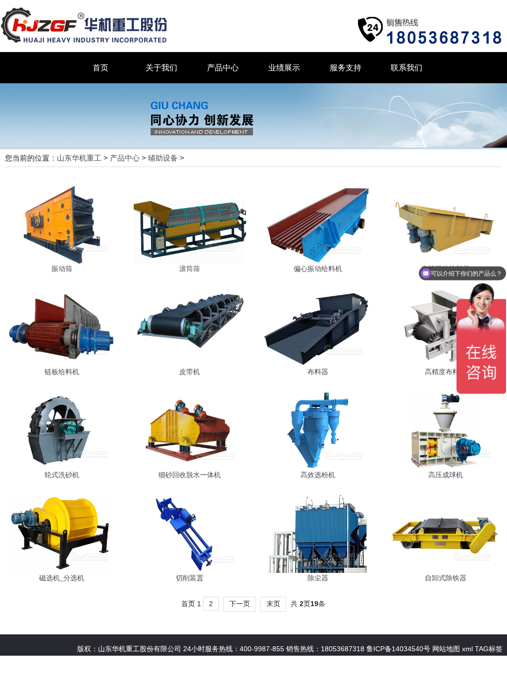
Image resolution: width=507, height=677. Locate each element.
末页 (273, 604)
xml (467, 649)
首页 (100, 67)
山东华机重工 (79, 158)
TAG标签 (489, 649)
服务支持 (345, 67)
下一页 (239, 604)
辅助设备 (163, 158)
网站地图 (445, 649)
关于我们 (161, 67)
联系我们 (406, 67)
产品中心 (223, 67)
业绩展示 (284, 67)
